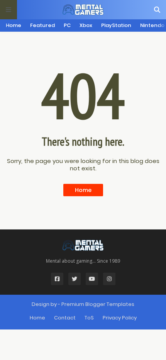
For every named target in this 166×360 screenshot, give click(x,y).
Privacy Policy (120, 317)
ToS (89, 317)
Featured (42, 25)
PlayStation (116, 25)
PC (67, 25)
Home (13, 25)
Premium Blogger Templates (97, 304)
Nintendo (152, 25)
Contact (65, 317)
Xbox (86, 25)
